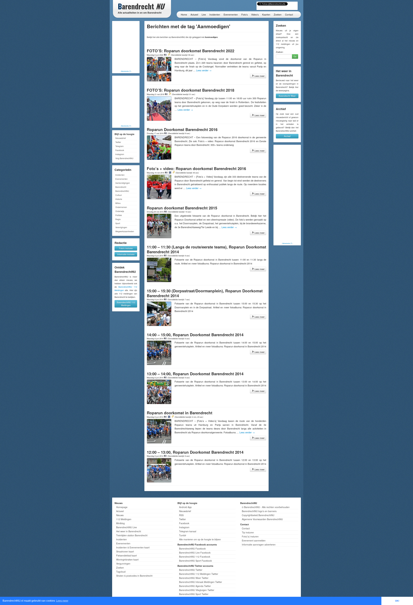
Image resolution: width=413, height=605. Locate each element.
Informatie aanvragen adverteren (259, 544)
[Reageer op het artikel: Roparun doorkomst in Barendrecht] (172, 416)
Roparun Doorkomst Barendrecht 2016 (182, 129)
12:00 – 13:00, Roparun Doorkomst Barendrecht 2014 (195, 452)
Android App (185, 507)
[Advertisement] (126, 46)
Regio (118, 219)
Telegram (119, 146)
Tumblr (182, 535)
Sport (117, 223)
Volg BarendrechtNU (124, 158)
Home (184, 14)
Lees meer (259, 75)
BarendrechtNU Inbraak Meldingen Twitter (200, 582)
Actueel (194, 14)
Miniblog (120, 523)
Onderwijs (119, 211)
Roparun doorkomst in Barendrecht (179, 412)
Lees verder (204, 70)
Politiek (118, 215)
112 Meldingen (123, 519)
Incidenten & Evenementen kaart (133, 547)
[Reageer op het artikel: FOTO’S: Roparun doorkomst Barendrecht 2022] (168, 54)
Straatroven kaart (125, 551)
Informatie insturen (126, 254)
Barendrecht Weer (287, 95)
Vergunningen (123, 563)
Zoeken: (279, 51)
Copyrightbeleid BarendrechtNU (258, 515)
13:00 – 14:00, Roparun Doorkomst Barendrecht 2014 (195, 373)
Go (295, 56)
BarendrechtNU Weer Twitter (193, 578)
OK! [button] (397, 601)
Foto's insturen (126, 248)
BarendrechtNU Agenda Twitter (195, 586)
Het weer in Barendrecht (128, 531)
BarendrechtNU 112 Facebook (194, 556)
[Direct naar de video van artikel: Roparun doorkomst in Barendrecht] (169, 417)
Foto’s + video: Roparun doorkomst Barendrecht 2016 (196, 168)
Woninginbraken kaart (127, 559)
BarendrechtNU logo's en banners (259, 511)
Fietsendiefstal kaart (126, 555)
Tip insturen (248, 532)
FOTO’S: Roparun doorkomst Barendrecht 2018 (190, 90)
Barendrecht (120, 187)
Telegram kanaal (187, 531)
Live (204, 14)
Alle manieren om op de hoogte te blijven (200, 539)
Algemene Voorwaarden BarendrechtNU (262, 519)
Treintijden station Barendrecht (131, 535)
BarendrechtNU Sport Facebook (195, 560)
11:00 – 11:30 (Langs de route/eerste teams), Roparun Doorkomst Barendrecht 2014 (206, 249)
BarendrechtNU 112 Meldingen (126, 304)
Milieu (118, 203)
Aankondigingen (122, 183)
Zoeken (278, 14)
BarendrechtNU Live (126, 527)
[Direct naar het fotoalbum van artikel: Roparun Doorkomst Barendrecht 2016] (165, 133)
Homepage (121, 507)
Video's (255, 14)
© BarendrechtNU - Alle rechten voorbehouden (266, 507)
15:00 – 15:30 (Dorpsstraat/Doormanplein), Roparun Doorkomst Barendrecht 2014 (205, 293)
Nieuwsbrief (120, 138)
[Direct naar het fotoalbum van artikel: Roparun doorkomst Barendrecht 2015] (165, 211)
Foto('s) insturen (250, 536)
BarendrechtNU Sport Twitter (193, 594)
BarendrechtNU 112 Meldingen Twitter (198, 573)
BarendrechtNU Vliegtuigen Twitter (196, 590)
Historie (118, 199)
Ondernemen (121, 207)
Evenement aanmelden (254, 540)
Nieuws (120, 515)
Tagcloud (121, 571)
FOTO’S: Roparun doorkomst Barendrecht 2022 (190, 50)
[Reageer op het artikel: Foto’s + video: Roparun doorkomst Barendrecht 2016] (173, 172)
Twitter (118, 142)
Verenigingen (121, 227)
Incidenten (214, 14)
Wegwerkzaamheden (124, 231)
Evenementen (231, 14)
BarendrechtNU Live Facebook (195, 552)
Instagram (119, 154)
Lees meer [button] (62, 600)
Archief (287, 136)
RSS (181, 515)
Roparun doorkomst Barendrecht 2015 (182, 208)
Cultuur (118, 195)
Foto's (244, 14)
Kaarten (266, 14)
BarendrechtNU (122, 191)
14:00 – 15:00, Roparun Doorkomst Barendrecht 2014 (195, 334)
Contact (289, 14)
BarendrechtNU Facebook (192, 548)
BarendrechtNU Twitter (190, 569)
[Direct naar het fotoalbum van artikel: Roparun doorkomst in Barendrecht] (165, 417)
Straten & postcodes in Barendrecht (134, 575)
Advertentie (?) (126, 71)
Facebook (119, 150)
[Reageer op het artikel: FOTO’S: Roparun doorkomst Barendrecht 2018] (169, 94)
